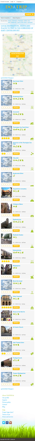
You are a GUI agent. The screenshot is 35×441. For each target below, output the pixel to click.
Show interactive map (17, 55)
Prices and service (7, 417)
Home (9, 21)
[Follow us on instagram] (10, 422)
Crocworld (16, 112)
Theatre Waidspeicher (19, 373)
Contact (4, 404)
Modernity (13, 22)
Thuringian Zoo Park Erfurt (21, 127)
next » (12, 78)
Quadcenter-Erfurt (18, 173)
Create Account (5, 1)
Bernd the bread (17, 281)
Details (16, 92)
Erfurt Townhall (17, 296)
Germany (14, 21)
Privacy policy (6, 402)
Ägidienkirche (17, 219)
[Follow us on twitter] (3, 422)
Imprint (4, 400)
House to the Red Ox (19, 312)
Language (19, 1)
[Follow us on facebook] (7, 422)
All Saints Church (18, 327)
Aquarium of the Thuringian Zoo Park (22, 143)
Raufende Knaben (18, 235)
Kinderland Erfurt (18, 96)
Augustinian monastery (19, 189)
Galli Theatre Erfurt (18, 342)
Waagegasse (16, 265)
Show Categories (5, 18)
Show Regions (16, 18)
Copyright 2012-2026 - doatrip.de (7, 439)
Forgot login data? (7, 412)
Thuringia (20, 21)
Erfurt (25, 21)
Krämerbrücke (17, 250)
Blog (3, 407)
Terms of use (6, 414)
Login (11, 1)
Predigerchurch (17, 358)
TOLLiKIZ (15, 158)
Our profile (5, 398)
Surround (30, 22)
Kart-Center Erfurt (22, 22)
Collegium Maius (18, 204)
